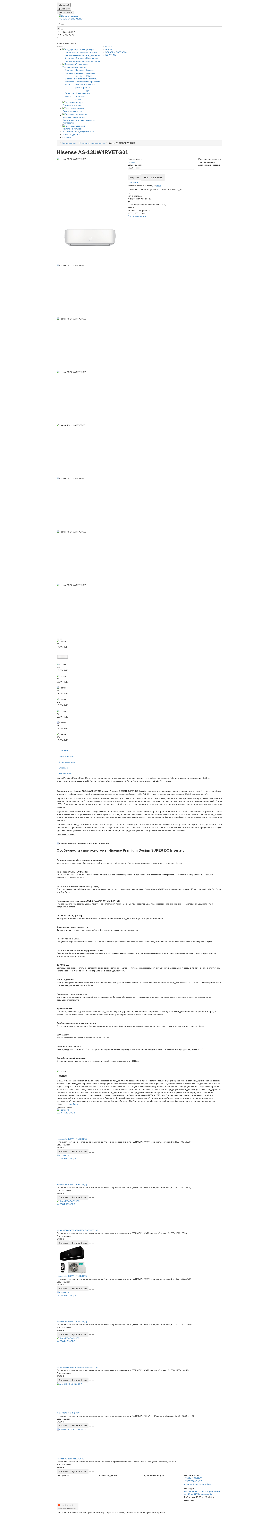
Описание (63, 750)
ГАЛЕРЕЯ (109, 49)
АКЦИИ (108, 46)
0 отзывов (133, 182)
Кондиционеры (86, 49)
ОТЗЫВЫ (66, 137)
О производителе (67, 762)
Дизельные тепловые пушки (70, 82)
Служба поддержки (108, 1475)
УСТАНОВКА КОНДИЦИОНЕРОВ (78, 132)
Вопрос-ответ (65, 773)
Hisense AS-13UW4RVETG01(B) (72, 1276)
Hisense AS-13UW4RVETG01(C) (72, 1321)
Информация (63, 1475)
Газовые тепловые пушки (90, 73)
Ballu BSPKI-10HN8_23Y (68, 1413)
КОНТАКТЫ (110, 55)
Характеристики (66, 756)
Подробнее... (73, 1104)
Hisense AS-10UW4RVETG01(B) (72, 1139)
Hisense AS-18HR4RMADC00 (70, 1459)
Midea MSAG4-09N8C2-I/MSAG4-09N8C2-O (77, 1230)
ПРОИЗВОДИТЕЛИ (71, 134)
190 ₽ (158, 185)
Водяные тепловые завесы (80, 73)
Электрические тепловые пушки (82, 96)
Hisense (131, 162)
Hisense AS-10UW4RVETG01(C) (72, 1184)
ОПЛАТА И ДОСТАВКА (116, 52)
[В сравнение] (93, 1152)
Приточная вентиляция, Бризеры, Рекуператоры (78, 121)
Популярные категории (153, 1475)
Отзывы (63, 768)
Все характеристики (137, 216)
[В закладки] (90, 1152)
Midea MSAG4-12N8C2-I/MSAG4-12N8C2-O (77, 1367)
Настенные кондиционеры (92, 143)
